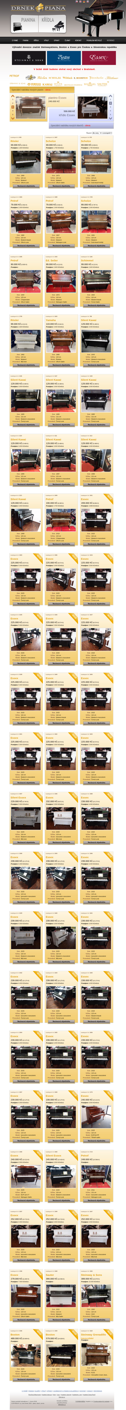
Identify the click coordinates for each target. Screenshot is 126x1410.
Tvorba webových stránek (101, 1401)
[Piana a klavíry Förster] (31, 78)
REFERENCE (98, 1391)
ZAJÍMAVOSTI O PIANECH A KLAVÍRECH (66, 1391)
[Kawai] (96, 352)
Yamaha (51, 320)
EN (80, 1)
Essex (85, 499)
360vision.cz (62, 1404)
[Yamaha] (61, 352)
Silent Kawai (88, 320)
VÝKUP (43, 1391)
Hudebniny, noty (77, 1394)
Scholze (51, 141)
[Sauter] (61, 1307)
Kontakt (78, 41)
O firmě (15, 41)
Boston (15, 1334)
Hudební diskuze (47, 1394)
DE (84, 1)
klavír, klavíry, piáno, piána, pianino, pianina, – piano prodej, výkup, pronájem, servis (35, 6)
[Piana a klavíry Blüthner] (111, 78)
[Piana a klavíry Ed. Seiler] (58, 84)
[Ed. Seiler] (61, 292)
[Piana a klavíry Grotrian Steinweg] (73, 84)
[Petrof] (26, 232)
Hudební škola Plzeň (89, 1394)
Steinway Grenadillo (93, 1334)
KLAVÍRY (37, 1391)
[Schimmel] (96, 292)
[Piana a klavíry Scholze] (55, 78)
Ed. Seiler (52, 260)
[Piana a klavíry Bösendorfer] (96, 78)
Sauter (50, 1274)
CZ (76, 1)
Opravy (57, 41)
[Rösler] (26, 173)
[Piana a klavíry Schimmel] (90, 84)
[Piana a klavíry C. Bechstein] (81, 78)
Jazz (58, 1394)
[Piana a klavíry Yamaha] (34, 84)
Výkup (46, 41)
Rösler (15, 141)
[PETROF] (16, 78)
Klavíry (36, 41)
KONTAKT (83, 1391)
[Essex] (96, 531)
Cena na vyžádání (87, 1338)
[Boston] (26, 1366)
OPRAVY (49, 1391)
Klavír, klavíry (42, 13)
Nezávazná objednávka (26, 186)
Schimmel (87, 260)
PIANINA (31, 1391)
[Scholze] (61, 173)
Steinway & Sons (91, 1274)
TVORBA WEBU (80, 1401)
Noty (54, 1394)
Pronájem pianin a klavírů (94, 42)
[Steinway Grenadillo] (96, 1365)
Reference (110, 41)
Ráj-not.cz (62, 1397)
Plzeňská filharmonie (34, 1394)
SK (87, 1)
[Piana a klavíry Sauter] (103, 84)
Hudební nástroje (66, 1394)
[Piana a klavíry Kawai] (47, 84)
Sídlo (67, 41)
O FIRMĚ (24, 1391)
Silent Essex (18, 797)
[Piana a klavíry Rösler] (42, 78)
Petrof (14, 200)
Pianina (10, 13)
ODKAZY (90, 1391)
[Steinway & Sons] (96, 1307)
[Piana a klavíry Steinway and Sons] (17, 84)
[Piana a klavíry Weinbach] (67, 78)
